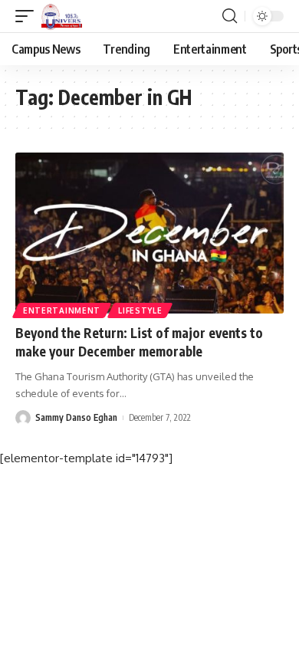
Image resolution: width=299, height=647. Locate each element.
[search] (230, 16)
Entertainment (61, 310)
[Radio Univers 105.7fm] (61, 16)
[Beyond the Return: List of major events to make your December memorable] (149, 233)
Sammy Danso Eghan (76, 417)
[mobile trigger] (28, 16)
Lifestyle (140, 310)
